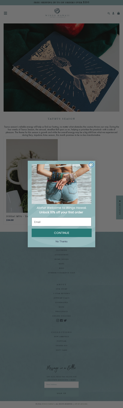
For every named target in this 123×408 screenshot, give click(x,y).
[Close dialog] (91, 164)
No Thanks (62, 241)
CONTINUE (61, 233)
